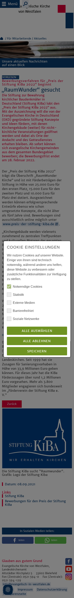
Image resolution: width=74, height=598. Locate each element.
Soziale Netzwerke (26, 319)
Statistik (18, 294)
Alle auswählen (37, 331)
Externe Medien (24, 302)
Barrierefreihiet (23, 310)
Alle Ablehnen (37, 341)
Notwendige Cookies (27, 286)
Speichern (37, 351)
